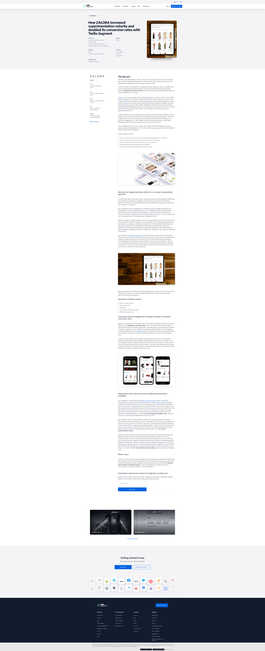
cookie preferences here (154, 645)
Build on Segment (119, 620)
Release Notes (155, 633)
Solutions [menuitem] (125, 6)
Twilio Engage (100, 623)
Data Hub (136, 631)
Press (135, 620)
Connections (100, 615)
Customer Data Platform (102, 626)
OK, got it (146, 649)
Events (135, 623)
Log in (180, 1)
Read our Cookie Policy (169, 649)
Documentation (119, 615)
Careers (135, 615)
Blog (135, 618)
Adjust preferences (158, 649)
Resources (154, 620)
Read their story (96, 532)
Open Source (118, 623)
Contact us (154, 618)
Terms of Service (133, 646)
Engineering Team (119, 626)
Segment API (118, 618)
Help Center (155, 615)
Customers (93, 15)
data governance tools (148, 400)
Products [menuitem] (117, 6)
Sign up (168, 6)
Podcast (135, 626)
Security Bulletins (156, 628)
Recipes (154, 623)
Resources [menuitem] (146, 6)
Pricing (98, 631)
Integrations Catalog (102, 628)
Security (99, 633)
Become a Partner (156, 636)
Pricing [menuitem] (133, 6)
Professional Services (157, 626)
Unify (98, 620)
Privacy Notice (114, 646)
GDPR (98, 636)
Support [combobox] (175, 1)
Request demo (94, 121)
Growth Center (137, 628)
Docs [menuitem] (138, 6)
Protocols (99, 618)
